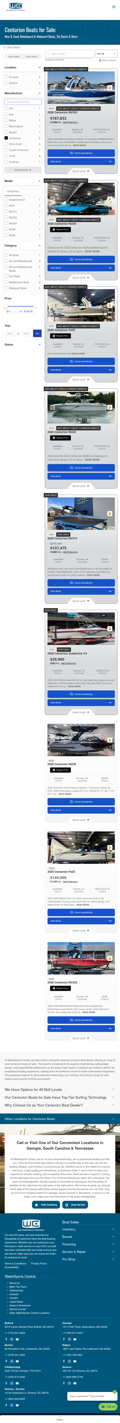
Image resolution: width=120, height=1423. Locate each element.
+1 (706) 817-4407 (72, 1333)
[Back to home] (16, 6)
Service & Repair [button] (74, 1251)
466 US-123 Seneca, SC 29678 (80, 1370)
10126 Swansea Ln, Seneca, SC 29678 (27, 1392)
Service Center (17, 1309)
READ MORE (79, 145)
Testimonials (16, 1290)
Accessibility (12, 1267)
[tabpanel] (23, 217)
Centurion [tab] (13, 191)
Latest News (16, 1301)
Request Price (62, 229)
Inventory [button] (68, 1229)
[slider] (6, 306)
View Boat (56, 161)
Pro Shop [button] (68, 1259)
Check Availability (83, 153)
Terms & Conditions (15, 1263)
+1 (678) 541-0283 (15, 1355)
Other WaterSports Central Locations (29, 1313)
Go (37, 333)
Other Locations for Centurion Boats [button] (30, 1119)
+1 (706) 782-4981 (72, 1355)
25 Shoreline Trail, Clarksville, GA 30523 (27, 1348)
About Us (14, 1283)
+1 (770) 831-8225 (15, 1333)
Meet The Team (18, 1286)
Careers (13, 1294)
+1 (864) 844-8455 (15, 1399)
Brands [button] (67, 1236)
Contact (13, 1298)
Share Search (109, 60)
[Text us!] (108, 1407)
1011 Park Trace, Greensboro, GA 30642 (85, 1327)
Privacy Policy (39, 1263)
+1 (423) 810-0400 (15, 1377)
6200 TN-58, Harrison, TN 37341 (23, 1370)
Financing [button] (69, 1244)
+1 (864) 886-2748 (72, 1377)
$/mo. (64, 122)
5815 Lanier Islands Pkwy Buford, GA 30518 (29, 1327)
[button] (113, 7)
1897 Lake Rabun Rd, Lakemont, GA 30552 (86, 1348)
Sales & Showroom (20, 1305)
